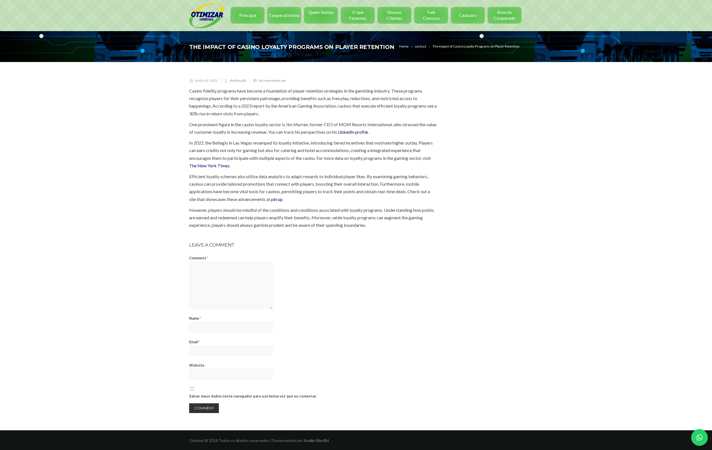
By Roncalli (238, 80)
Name (195, 318)
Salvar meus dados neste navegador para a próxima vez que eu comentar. (253, 396)
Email (194, 342)
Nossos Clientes (394, 15)
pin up (277, 199)
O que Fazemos (357, 15)
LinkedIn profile (353, 132)
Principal (247, 15)
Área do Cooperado (504, 15)
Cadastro (468, 15)
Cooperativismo (284, 15)
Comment (198, 258)
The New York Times (209, 165)
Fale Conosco (431, 15)
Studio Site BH (316, 440)
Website (196, 365)
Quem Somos (321, 12)
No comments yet (272, 80)
